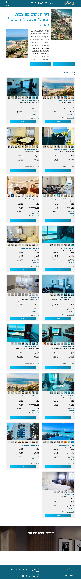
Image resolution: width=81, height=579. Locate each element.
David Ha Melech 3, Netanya (63, 447)
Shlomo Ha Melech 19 (64, 496)
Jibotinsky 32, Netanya (29, 151)
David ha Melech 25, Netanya (63, 151)
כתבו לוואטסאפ (40, 64)
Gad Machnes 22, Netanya (28, 397)
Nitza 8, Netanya (30, 200)
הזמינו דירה (58, 121)
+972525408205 (38, 3)
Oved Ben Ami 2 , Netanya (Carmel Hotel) (60, 250)
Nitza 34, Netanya (65, 200)
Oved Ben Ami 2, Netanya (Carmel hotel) (25, 102)
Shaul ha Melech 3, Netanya (28, 250)
